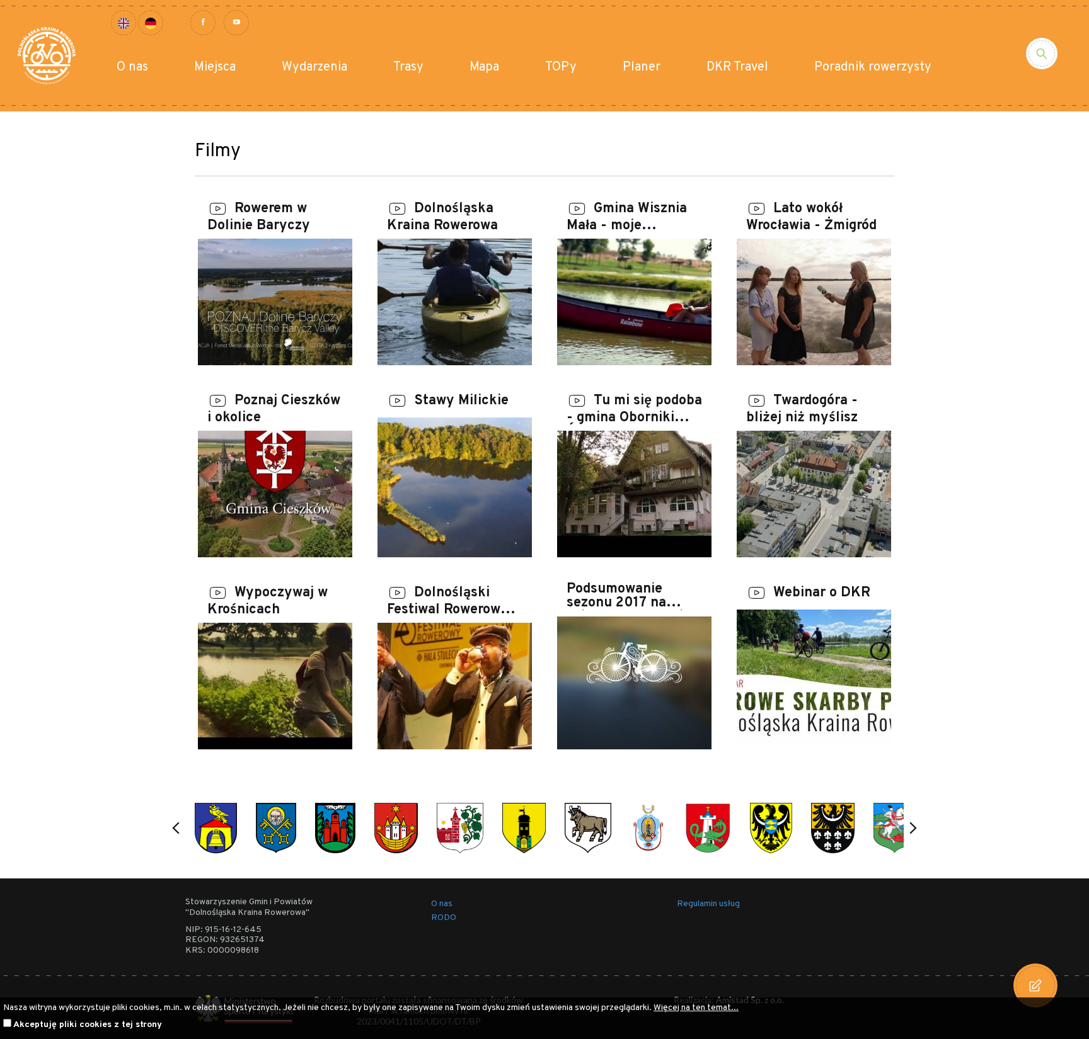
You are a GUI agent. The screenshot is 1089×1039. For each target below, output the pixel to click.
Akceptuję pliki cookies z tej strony (87, 1024)
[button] (175, 828)
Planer (641, 67)
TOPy (561, 67)
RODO (443, 917)
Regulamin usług (708, 904)
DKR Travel (737, 67)
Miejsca (215, 67)
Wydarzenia (314, 67)
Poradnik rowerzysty (872, 67)
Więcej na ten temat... (696, 1007)
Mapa (484, 67)
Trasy (408, 67)
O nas (132, 67)
